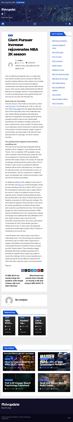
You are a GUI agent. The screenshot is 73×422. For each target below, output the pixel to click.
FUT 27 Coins (57, 57)
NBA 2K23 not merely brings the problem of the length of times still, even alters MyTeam (14, 281)
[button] (66, 24)
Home (69, 418)
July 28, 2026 (46, 367)
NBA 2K (10, 35)
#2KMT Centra (20, 66)
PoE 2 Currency (57, 61)
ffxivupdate (10, 404)
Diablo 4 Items (57, 65)
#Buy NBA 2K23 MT (32, 66)
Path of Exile (8, 380)
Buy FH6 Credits (57, 52)
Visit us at (21, 185)
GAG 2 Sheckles (57, 103)
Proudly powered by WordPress (10, 417)
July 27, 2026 (10, 388)
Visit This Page (10, 106)
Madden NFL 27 (44, 359)
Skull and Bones (45, 380)
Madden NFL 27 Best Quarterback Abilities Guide (51, 364)
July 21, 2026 (46, 388)
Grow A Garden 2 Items (60, 99)
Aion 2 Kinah (56, 95)
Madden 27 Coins (58, 70)
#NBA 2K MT (19, 68)
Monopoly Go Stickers (59, 41)
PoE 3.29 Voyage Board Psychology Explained (17, 384)
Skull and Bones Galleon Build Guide (53, 384)
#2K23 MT (31, 63)
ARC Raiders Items (58, 83)
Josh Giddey (17, 109)
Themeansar (4, 418)
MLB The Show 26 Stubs (60, 74)
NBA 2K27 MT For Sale (60, 79)
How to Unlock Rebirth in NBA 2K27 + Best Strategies (19, 364)
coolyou (20, 60)
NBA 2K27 (7, 359)
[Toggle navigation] (34, 23)
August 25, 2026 (11, 367)
